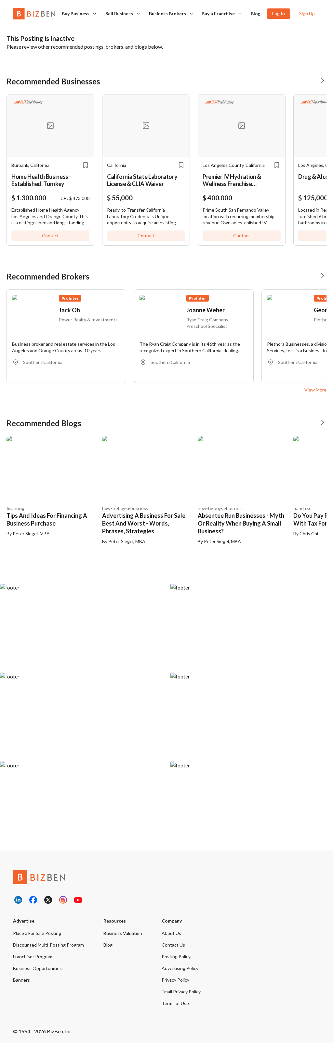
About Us (171, 933)
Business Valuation (122, 933)
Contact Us (173, 945)
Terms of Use (175, 1003)
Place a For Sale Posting (37, 933)
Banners (21, 980)
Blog (255, 13)
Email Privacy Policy (181, 991)
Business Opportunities (37, 968)
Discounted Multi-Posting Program (48, 945)
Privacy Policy (175, 980)
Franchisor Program (32, 956)
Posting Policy (176, 956)
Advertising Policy (180, 968)
